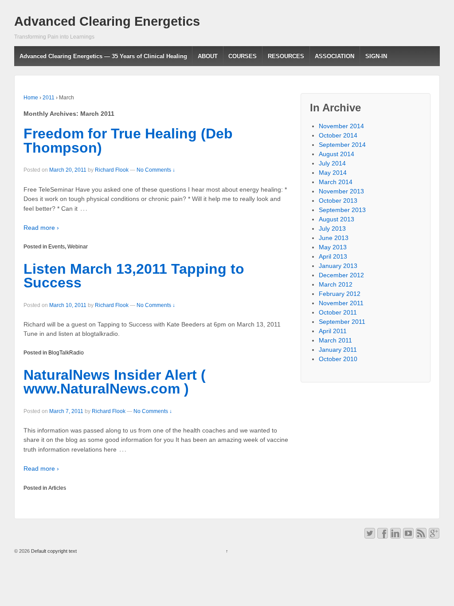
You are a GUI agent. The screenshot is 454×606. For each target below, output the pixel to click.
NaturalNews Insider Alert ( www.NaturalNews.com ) (114, 382)
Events (56, 247)
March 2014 (335, 181)
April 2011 (333, 330)
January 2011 (338, 349)
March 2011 (335, 340)
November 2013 (341, 191)
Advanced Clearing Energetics (107, 21)
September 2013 (342, 209)
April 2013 (333, 256)
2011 (49, 97)
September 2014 (342, 144)
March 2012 (335, 284)
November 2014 (341, 126)
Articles (57, 488)
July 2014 (332, 163)
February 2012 (339, 293)
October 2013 (338, 200)
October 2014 (338, 135)
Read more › (41, 227)
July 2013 (332, 228)
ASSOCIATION (334, 56)
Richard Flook (112, 170)
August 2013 (336, 219)
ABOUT (208, 56)
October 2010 (338, 358)
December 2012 (341, 275)
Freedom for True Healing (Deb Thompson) (128, 141)
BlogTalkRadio (66, 353)
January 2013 (338, 265)
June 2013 (333, 237)
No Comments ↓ (156, 170)
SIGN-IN (376, 56)
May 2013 (333, 247)
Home (30, 97)
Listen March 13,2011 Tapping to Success (133, 276)
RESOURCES (286, 56)
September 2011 (342, 321)
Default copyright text (53, 551)
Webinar (77, 247)
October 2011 (338, 312)
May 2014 (333, 172)
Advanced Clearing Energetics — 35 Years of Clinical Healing (103, 56)
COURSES (242, 56)
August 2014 (336, 153)
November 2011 (341, 303)
